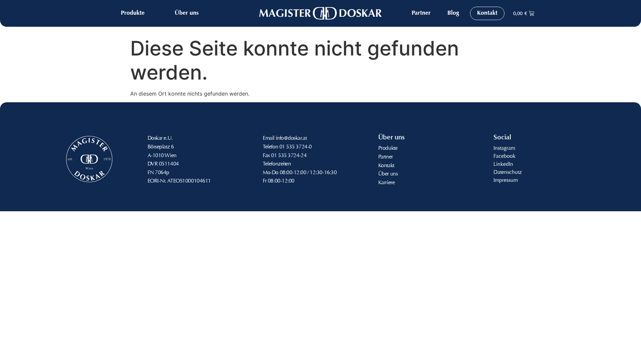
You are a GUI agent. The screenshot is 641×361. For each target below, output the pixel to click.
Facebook (504, 156)
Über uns (388, 174)
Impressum (505, 180)
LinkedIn (503, 164)
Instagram (504, 148)
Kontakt (386, 165)
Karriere (386, 183)
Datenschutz (507, 172)
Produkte (387, 148)
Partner (385, 157)
